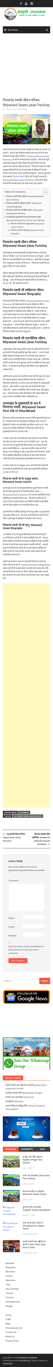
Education (10, 1280)
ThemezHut (7, 1363)
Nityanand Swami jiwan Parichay (28, 816)
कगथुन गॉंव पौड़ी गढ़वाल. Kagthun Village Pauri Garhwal (33, 1160)
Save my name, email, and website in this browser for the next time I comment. (26, 949)
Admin (24, 109)
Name (12, 918)
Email (12, 926)
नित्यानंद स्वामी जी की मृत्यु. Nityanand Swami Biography (27, 232)
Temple (9, 1293)
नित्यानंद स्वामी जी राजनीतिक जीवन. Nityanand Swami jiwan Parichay (24, 212)
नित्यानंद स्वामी (19, 176)
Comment (14, 880)
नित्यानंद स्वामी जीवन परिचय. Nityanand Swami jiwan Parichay (24, 198)
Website (12, 935)
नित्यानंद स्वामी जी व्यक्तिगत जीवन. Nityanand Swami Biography (23, 205)
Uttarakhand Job (14, 1327)
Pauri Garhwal (12, 1288)
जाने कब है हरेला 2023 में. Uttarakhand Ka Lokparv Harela (34, 1225)
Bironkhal (10, 1271)
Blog (8, 1323)
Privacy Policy (12, 1340)
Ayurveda (10, 1263)
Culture (9, 1275)
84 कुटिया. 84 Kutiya (14, 1101)
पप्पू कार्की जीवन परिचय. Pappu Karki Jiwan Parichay (14, 837)
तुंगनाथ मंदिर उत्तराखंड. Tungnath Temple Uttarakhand (36, 1208)
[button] (44, 192)
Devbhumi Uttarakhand (27, 1357)
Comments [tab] (27, 1149)
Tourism (10, 1297)
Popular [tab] (11, 1149)
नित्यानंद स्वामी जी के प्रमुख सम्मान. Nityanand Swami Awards (27, 225)
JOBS (8, 1319)
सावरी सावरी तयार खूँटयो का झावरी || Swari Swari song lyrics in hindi (34, 1244)
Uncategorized (13, 1301)
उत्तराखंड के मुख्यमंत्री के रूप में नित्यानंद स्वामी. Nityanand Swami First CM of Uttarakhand (25, 219)
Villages (9, 1306)
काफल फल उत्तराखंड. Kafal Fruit (20, 1097)
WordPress (25, 1360)
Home (8, 1315)
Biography (24, 812)
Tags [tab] (42, 1149)
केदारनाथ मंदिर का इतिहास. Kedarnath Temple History (34, 1193)
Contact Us (11, 1332)
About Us (10, 1336)
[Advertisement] (26, 65)
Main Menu (13, 29)
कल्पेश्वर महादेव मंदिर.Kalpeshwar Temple (24, 1092)
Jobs (8, 1284)
